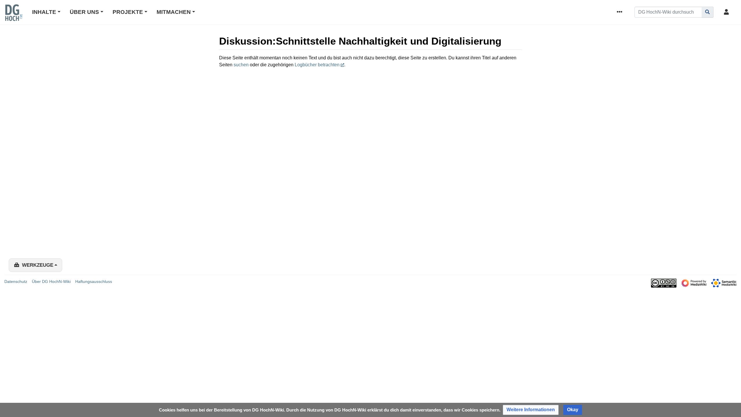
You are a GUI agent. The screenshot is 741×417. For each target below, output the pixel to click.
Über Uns (84, 12)
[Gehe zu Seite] (708, 12)
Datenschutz (15, 281)
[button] (531, 410)
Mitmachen (174, 12)
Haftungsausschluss (93, 281)
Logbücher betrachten (317, 64)
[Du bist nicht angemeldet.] (727, 12)
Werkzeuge (37, 265)
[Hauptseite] (13, 16)
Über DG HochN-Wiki (51, 281)
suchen (241, 64)
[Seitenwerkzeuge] (620, 12)
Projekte (128, 12)
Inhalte (44, 12)
